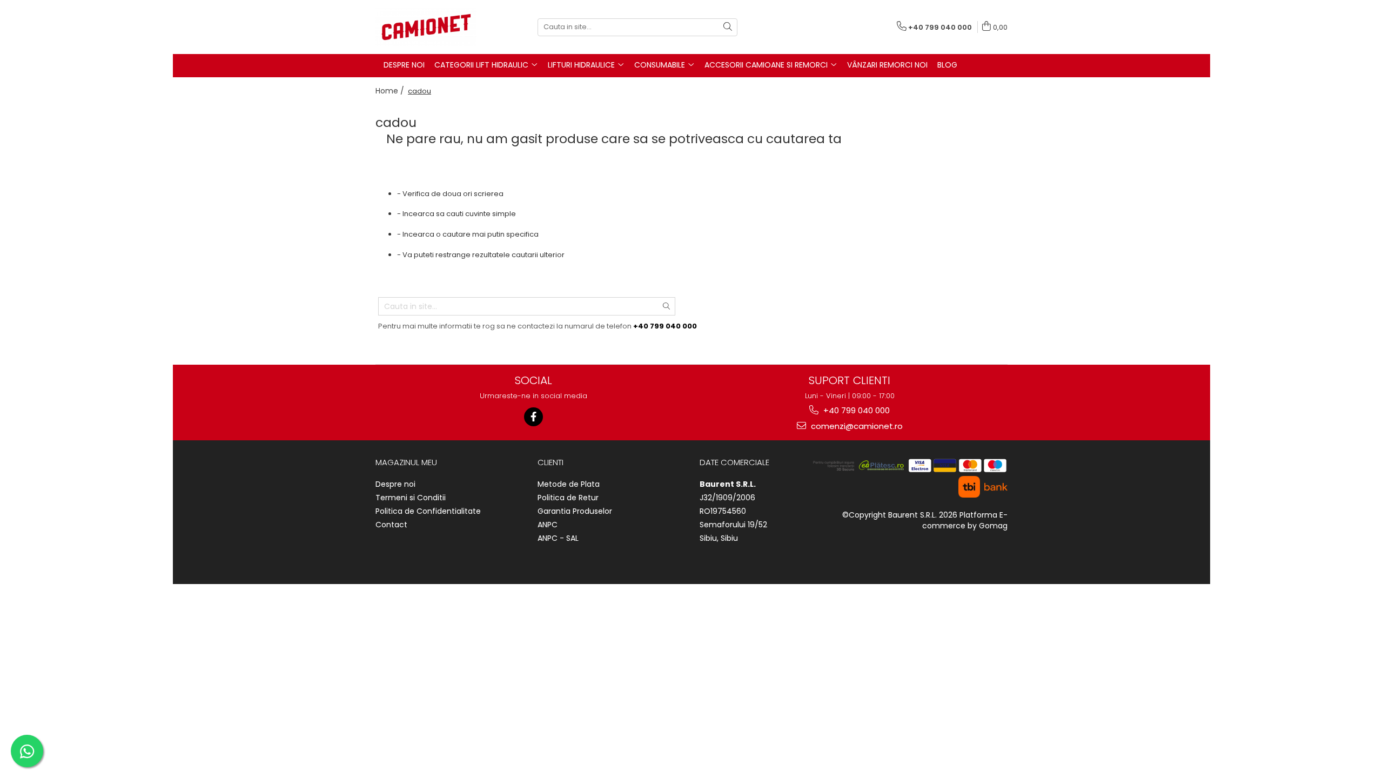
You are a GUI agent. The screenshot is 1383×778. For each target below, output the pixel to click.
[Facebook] (533, 416)
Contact (391, 524)
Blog (947, 64)
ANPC (548, 524)
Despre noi (395, 484)
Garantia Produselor (575, 511)
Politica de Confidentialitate (428, 511)
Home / (390, 90)
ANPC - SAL (558, 538)
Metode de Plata (569, 484)
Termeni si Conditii (410, 497)
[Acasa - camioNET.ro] (429, 27)
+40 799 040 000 (855, 410)
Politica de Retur (568, 497)
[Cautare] (727, 27)
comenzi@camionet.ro (856, 426)
